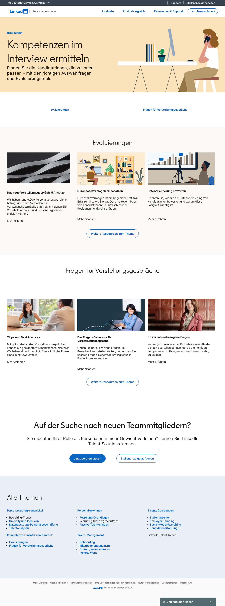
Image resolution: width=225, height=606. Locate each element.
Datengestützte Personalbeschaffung (33, 524)
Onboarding (87, 542)
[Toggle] (210, 602)
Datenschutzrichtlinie (81, 582)
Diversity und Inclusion (24, 521)
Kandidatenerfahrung (164, 528)
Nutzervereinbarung (148, 582)
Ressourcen (14, 32)
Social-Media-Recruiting (165, 524)
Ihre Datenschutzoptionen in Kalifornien (115, 582)
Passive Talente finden (94, 524)
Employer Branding (162, 521)
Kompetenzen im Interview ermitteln (30, 535)
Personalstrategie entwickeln (25, 510)
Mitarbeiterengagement (94, 545)
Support (176, 2)
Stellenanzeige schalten (201, 2)
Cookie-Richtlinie (59, 582)
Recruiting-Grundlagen (94, 517)
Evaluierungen (59, 109)
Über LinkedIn (40, 582)
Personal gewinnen (89, 510)
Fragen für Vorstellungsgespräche (165, 109)
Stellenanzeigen (160, 517)
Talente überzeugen (160, 510)
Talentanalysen (19, 528)
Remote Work (88, 552)
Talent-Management (90, 535)
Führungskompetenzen (94, 549)
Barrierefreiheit (170, 582)
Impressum (186, 582)
